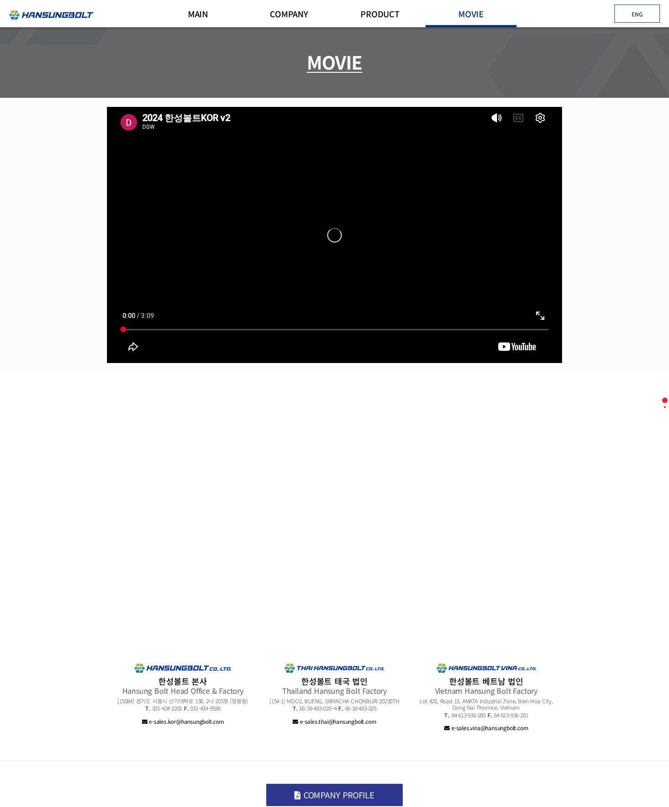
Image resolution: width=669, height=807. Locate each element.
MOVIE (471, 14)
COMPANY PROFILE (338, 795)
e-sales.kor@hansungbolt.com (185, 721)
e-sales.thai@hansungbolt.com (337, 721)
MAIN (198, 14)
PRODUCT (380, 14)
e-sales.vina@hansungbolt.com (489, 727)
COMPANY (289, 14)
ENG (637, 14)
